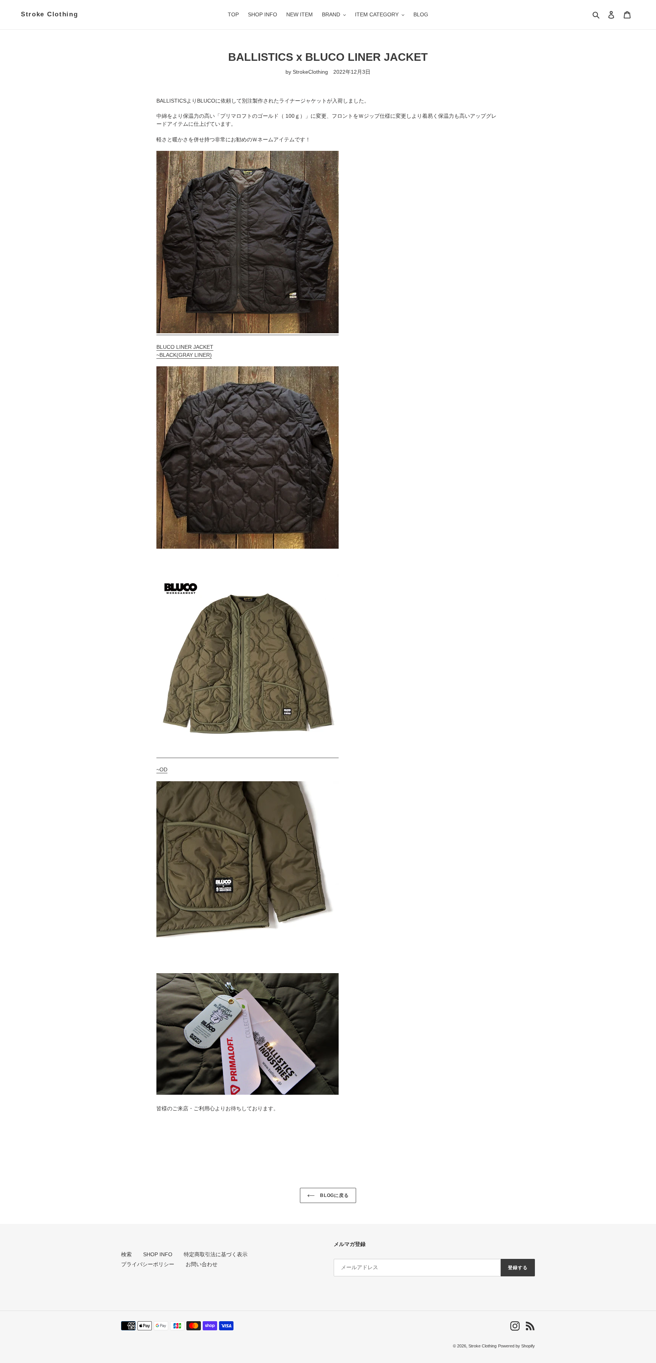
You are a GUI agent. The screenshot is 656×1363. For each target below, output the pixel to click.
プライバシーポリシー (147, 1264)
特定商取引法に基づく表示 (216, 1254)
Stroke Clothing (49, 14)
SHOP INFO (157, 1254)
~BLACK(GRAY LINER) (184, 355)
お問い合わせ (202, 1264)
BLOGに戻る (334, 1195)
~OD (161, 769)
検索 (126, 1254)
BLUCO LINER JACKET (184, 347)
